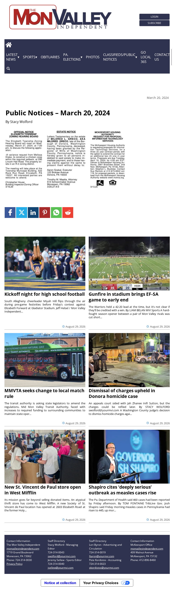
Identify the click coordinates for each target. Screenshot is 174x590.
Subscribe (154, 23)
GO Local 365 (146, 57)
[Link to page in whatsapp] (56, 212)
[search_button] (8, 68)
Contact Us (162, 57)
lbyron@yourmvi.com (101, 556)
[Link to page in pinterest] (44, 212)
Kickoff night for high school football (44, 294)
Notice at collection (60, 583)
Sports (29, 57)
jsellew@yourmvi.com (60, 567)
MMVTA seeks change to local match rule (44, 393)
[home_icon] (8, 45)
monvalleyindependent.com (23, 548)
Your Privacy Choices (100, 583)
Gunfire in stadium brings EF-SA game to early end (123, 297)
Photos (93, 57)
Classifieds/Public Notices (119, 57)
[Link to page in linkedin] (33, 212)
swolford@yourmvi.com (62, 556)
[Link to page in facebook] (10, 212)
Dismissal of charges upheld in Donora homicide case (122, 393)
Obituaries (50, 57)
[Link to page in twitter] (21, 212)
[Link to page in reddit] (67, 212)
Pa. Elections (72, 57)
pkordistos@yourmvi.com (104, 567)
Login (154, 16)
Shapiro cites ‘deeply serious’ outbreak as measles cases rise (122, 490)
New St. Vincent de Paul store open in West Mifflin (42, 490)
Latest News (12, 57)
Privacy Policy (14, 564)
